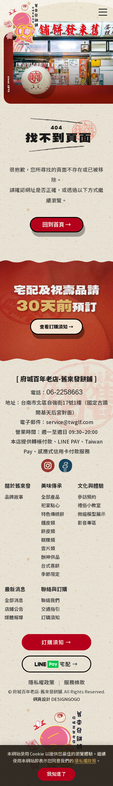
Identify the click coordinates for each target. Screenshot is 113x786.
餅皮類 (48, 530)
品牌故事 (14, 496)
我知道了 (56, 773)
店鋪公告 (14, 608)
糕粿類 (48, 539)
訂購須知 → (56, 642)
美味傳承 (51, 485)
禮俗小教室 (89, 505)
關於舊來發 (18, 485)
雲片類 (48, 548)
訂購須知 (50, 617)
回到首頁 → (56, 224)
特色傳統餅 (52, 513)
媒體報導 (14, 617)
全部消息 (14, 600)
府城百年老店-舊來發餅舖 (20, 26)
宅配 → (69, 663)
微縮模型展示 (91, 513)
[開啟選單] (103, 12)
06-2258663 (64, 392)
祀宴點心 (50, 505)
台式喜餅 (50, 565)
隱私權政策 (41, 682)
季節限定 (50, 573)
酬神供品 (50, 556)
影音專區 (87, 522)
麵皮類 (48, 522)
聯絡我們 (50, 600)
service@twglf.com (69, 422)
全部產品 (50, 496)
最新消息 (15, 589)
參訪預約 (87, 496)
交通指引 (50, 608)
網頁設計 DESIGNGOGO (56, 699)
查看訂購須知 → (56, 326)
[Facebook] (65, 465)
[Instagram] (47, 465)
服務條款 (74, 682)
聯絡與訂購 (54, 589)
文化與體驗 (91, 485)
